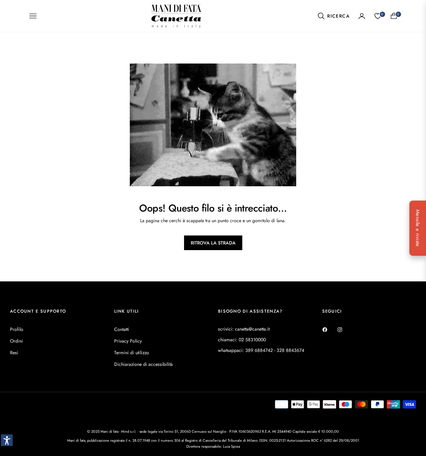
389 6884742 (259, 350)
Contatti (121, 329)
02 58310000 (252, 339)
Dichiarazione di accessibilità (143, 364)
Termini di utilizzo (131, 352)
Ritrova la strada (213, 242)
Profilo (16, 329)
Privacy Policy (128, 341)
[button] (333, 16)
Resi (14, 352)
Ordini (16, 341)
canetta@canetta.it (252, 329)
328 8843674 (290, 350)
